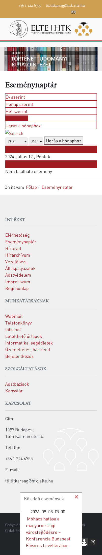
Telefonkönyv (18, 322)
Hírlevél (13, 248)
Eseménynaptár (20, 241)
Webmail (14, 316)
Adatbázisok (17, 384)
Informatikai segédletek (29, 342)
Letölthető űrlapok (23, 336)
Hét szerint (16, 111)
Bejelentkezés (19, 356)
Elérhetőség (17, 235)
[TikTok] (58, 11)
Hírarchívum (17, 255)
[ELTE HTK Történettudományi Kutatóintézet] (51, 28)
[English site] (73, 13)
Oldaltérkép (15, 530)
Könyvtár (14, 390)
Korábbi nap (17, 149)
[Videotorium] (36, 11)
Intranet (13, 329)
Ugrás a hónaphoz (23, 125)
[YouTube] (43, 11)
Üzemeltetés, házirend (27, 349)
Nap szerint (16, 118)
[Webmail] (66, 11)
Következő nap (19, 164)
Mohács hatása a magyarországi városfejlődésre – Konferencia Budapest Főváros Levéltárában (48, 532)
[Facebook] (28, 11)
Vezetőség (15, 261)
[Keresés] (14, 132)
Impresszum (17, 281)
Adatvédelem (18, 275)
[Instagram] (51, 11)
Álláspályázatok (20, 268)
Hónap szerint (19, 104)
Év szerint (15, 97)
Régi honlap (17, 288)
